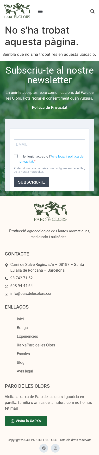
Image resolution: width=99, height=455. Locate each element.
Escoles (23, 354)
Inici (20, 319)
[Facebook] (43, 448)
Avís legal (25, 371)
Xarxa (36, 345)
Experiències (27, 336)
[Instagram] (55, 448)
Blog (21, 362)
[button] (40, 11)
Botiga (22, 327)
